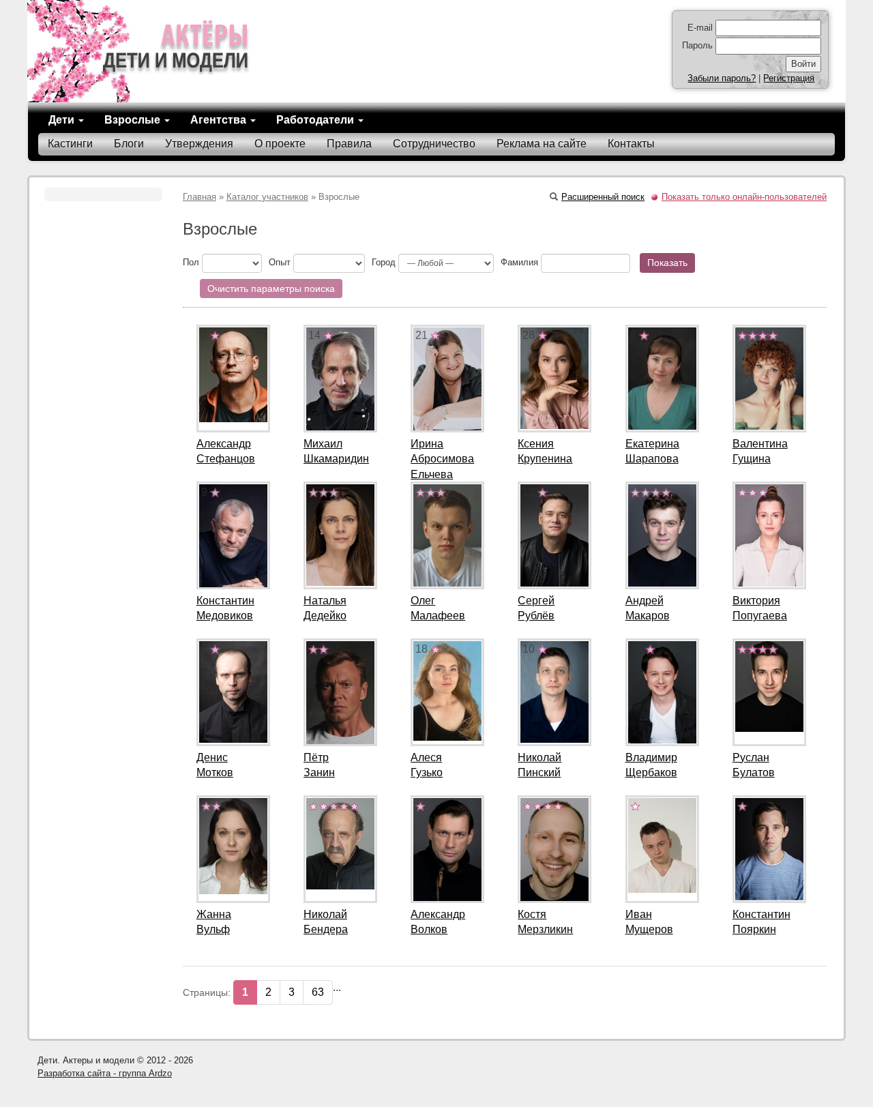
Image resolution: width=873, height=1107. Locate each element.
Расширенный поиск (603, 197)
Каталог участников (267, 197)
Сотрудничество (434, 143)
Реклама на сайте (542, 143)
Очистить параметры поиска (271, 288)
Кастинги (70, 143)
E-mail (700, 28)
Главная (199, 197)
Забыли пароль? (721, 78)
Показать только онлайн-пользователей (744, 197)
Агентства (219, 120)
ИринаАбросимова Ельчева (442, 459)
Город (384, 262)
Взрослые (133, 120)
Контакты (631, 143)
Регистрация (788, 78)
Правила (349, 143)
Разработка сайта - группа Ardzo (105, 1073)
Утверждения (199, 143)
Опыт (280, 262)
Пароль (697, 45)
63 (318, 992)
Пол (191, 262)
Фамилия (519, 262)
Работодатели (316, 120)
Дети (62, 120)
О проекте (280, 143)
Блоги (129, 143)
